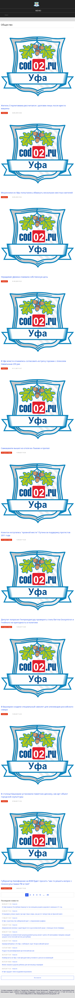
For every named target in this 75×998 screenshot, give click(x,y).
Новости (4, 113)
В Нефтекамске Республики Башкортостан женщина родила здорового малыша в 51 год (32, 907)
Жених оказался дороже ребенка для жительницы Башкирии (22, 965)
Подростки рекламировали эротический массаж (18, 951)
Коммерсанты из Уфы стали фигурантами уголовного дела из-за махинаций (27, 958)
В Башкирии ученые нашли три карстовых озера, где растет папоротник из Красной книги (32, 914)
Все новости (37, 978)
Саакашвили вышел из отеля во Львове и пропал (25, 448)
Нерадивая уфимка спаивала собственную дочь (24, 277)
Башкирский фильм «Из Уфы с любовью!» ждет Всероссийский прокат (25, 944)
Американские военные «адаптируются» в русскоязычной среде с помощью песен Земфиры (33, 928)
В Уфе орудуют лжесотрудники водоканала (17, 972)
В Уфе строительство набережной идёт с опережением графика (23, 921)
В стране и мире (6, 452)
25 (48, 895)
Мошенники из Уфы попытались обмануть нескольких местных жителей (37, 192)
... (43, 895)
